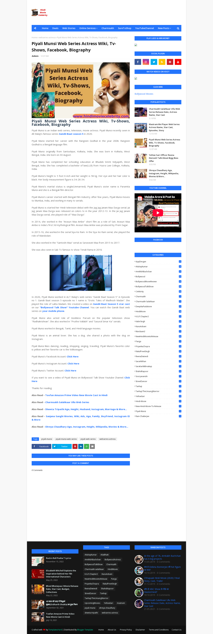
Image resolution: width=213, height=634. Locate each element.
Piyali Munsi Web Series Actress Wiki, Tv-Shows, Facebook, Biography (164, 142)
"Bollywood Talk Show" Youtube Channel (64, 307)
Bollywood (158, 276)
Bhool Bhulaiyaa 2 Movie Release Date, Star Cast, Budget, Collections (62, 589)
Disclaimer (140, 629)
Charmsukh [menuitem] (108, 28)
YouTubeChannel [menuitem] (144, 28)
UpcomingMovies (92, 603)
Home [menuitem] (45, 28)
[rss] (162, 62)
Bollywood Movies (144, 93)
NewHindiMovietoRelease (158, 336)
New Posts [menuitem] (163, 28)
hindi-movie (158, 401)
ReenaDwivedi (158, 356)
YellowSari (158, 396)
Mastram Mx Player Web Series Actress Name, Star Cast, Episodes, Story (164, 127)
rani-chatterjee (158, 416)
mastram (121, 603)
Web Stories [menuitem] (68, 28)
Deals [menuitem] (55, 28)
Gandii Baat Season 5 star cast (111, 303)
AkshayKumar (158, 266)
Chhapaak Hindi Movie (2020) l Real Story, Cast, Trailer (162, 579)
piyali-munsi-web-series (66, 439)
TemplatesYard (55, 629)
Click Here (72, 356)
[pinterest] (170, 62)
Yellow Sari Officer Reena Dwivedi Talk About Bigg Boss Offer (163, 158)
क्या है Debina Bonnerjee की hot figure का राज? (162, 568)
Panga (158, 341)
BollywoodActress (113, 559)
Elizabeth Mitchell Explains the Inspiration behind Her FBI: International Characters (61, 573)
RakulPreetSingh (158, 351)
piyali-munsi (46, 439)
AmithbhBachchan (158, 271)
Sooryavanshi (158, 376)
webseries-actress (47, 37)
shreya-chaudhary (107, 608)
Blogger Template (85, 629)
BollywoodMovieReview (158, 281)
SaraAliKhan (158, 361)
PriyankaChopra (158, 346)
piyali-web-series (88, 439)
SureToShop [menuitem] (124, 28)
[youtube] (178, 62)
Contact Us (176, 629)
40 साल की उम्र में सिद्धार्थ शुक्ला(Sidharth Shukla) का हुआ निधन (61, 603)
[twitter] (154, 62)
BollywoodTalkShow (158, 286)
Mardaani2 (158, 331)
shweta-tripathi (91, 612)
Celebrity (158, 291)
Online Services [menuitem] (87, 28)
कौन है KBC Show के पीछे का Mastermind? (156, 590)
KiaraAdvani (158, 326)
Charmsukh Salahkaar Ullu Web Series (67, 402)
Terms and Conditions (159, 629)
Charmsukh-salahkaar (158, 301)
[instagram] (146, 62)
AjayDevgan (158, 261)
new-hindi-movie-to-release (158, 406)
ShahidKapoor (158, 371)
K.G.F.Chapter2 (158, 316)
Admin (35, 56)
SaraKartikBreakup (158, 366)
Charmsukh (158, 296)
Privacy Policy (126, 629)
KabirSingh (158, 321)
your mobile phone (53, 310)
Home (34, 37)
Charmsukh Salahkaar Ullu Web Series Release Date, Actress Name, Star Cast (164, 111)
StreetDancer (158, 381)
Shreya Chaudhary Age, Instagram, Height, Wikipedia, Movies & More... (86, 426)
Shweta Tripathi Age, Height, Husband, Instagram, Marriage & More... (86, 409)
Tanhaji (158, 386)
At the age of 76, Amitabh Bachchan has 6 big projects (162, 557)
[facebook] (138, 62)
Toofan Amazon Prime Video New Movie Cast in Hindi (76, 395)
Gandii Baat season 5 (71, 133)
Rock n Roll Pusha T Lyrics (58, 558)
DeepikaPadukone (158, 306)
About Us (112, 629)
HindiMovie (158, 311)
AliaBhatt (105, 554)
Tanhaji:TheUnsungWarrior (158, 391)
